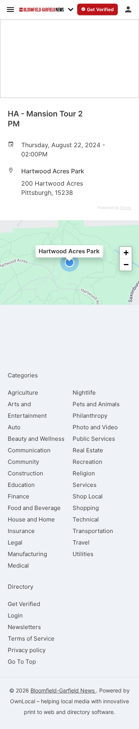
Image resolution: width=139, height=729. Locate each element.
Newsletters (24, 627)
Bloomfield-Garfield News (63, 690)
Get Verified (24, 604)
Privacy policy (27, 650)
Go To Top (22, 661)
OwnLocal (22, 701)
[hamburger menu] (10, 9)
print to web (39, 712)
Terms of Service (31, 638)
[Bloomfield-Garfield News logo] (41, 9)
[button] (69, 262)
